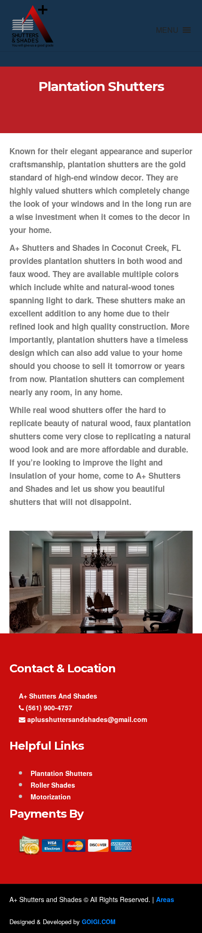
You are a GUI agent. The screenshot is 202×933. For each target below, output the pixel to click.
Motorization (51, 796)
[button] (167, 30)
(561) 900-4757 (48, 707)
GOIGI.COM (99, 921)
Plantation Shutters (62, 773)
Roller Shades (53, 785)
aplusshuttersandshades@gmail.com (86, 719)
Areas (165, 899)
